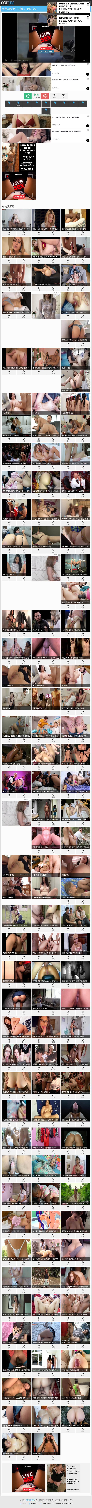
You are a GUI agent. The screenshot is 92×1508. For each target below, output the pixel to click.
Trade (23, 1503)
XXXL (7, 3)
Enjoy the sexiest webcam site (64, 65)
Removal (33, 1503)
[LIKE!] (28, 96)
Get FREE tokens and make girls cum (66, 131)
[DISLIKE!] (45, 96)
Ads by (60, 292)
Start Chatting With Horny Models (65, 80)
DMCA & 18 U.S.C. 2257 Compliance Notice (57, 1503)
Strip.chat (56, 73)
